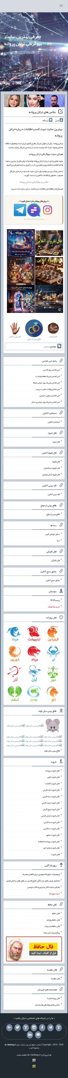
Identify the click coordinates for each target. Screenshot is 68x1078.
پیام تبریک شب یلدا (51, 932)
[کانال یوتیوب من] (38, 1034)
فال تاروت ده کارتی (51, 828)
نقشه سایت (21, 1055)
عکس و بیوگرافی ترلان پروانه (34, 181)
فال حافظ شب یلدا (52, 926)
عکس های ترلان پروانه (42, 112)
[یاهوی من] (59, 1027)
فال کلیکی (55, 560)
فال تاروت (55, 854)
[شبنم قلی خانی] (14, 101)
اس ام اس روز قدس (51, 369)
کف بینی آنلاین (54, 494)
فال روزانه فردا (53, 998)
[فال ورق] (21, 299)
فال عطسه (55, 978)
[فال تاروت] (49, 244)
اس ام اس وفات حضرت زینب (48, 389)
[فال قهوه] (49, 271)
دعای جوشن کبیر (52, 534)
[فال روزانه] (21, 244)
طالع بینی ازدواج (53, 514)
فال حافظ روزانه (53, 919)
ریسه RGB (55, 600)
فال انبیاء (56, 441)
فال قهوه (56, 461)
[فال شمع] (21, 271)
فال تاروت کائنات (52, 783)
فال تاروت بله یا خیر (51, 848)
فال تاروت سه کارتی (51, 796)
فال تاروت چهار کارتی (51, 802)
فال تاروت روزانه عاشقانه (49, 841)
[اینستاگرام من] (34, 1027)
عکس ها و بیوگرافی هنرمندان (47, 1004)
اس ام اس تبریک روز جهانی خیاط (46, 382)
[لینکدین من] (30, 1034)
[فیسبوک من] (42, 1027)
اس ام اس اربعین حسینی (49, 395)
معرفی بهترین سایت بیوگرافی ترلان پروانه (23, 40)
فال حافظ (56, 913)
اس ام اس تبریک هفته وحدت (47, 376)
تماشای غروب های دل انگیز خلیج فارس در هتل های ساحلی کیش (33, 880)
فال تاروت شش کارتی (50, 815)
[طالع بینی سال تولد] (34, 736)
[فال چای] (49, 299)
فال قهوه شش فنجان (51, 474)
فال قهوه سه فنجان (52, 468)
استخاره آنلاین (54, 422)
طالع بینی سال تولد (52, 750)
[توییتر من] (17, 1027)
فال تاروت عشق (53, 835)
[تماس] (26, 1027)
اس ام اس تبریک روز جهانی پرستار (45, 402)
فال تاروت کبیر (53, 777)
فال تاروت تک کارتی (51, 790)
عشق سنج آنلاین (53, 580)
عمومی (46, 346)
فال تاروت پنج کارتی (51, 809)
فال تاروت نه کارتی (52, 822)
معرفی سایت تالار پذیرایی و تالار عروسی (43, 887)
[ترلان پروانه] (34, 101)
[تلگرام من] (50, 1027)
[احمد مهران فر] (54, 101)
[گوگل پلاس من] (9, 1027)
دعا (58, 540)
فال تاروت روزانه (52, 770)
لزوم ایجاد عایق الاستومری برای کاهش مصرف (41, 874)
